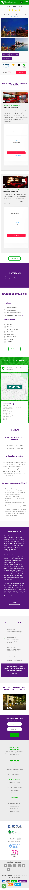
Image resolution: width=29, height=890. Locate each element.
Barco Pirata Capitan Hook (14, 774)
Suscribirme (15, 735)
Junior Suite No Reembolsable (11, 190)
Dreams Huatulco (14, 801)
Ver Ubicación (14, 16)
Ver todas (13, 258)
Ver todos (14, 349)
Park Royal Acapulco (15, 806)
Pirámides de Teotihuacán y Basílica (14, 769)
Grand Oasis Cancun (15, 782)
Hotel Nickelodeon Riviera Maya (14, 787)
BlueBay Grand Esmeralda (14, 803)
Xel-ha (14, 766)
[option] (14, 703)
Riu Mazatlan (14, 785)
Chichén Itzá (14, 771)
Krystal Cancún (14, 792)
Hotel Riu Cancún (14, 790)
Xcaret (14, 764)
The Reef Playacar (14, 808)
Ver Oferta (21, 72)
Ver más (14, 602)
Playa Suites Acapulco (14, 811)
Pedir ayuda (14, 673)
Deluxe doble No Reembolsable (11, 105)
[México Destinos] (8, 2)
